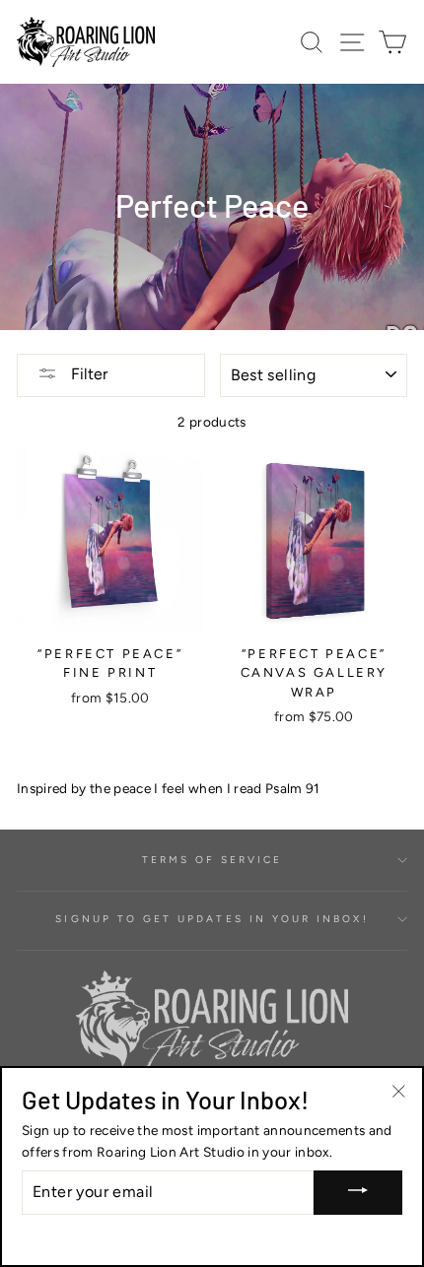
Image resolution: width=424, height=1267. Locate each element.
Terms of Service (212, 859)
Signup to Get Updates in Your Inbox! (211, 918)
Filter (87, 374)
